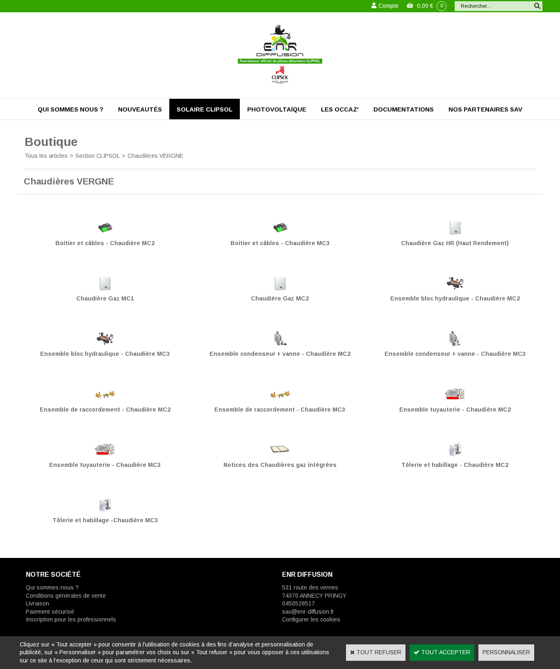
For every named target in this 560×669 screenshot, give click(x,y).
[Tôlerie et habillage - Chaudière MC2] (455, 455)
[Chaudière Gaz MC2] (280, 289)
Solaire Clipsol (204, 109)
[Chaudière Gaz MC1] (105, 289)
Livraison (37, 603)
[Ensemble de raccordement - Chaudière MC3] (280, 399)
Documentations (403, 109)
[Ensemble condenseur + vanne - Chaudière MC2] (280, 344)
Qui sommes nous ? (70, 109)
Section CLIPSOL (97, 155)
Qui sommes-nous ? (52, 587)
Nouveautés (140, 109)
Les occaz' (340, 109)
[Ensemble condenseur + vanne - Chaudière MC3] (455, 344)
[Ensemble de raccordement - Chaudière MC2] (105, 399)
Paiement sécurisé (50, 611)
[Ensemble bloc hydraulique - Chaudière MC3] (105, 344)
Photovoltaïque (276, 109)
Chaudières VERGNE (155, 155)
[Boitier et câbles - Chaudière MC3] (280, 233)
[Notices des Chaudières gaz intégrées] (280, 455)
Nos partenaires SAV (485, 109)
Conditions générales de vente (66, 595)
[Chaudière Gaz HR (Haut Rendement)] (455, 233)
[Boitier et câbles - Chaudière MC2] (105, 233)
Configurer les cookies (311, 619)
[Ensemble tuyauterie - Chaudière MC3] (105, 455)
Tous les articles (46, 155)
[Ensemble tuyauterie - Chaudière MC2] (455, 399)
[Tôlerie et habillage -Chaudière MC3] (105, 510)
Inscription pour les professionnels (71, 619)
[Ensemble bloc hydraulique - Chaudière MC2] (455, 289)
